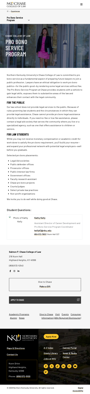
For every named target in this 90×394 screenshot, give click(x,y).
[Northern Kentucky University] (21, 4)
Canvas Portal (70, 348)
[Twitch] (46, 372)
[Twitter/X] (52, 366)
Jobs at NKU (50, 358)
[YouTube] (75, 366)
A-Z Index (48, 348)
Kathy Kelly (39, 218)
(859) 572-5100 (23, 376)
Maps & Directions (16, 348)
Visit (57, 314)
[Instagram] (14, 271)
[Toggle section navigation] (29, 19)
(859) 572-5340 (16, 265)
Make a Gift (45, 286)
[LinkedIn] (18, 271)
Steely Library (51, 353)
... (7, 11)
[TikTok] (57, 366)
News (21, 318)
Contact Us (12, 354)
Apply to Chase (17, 300)
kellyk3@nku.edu (42, 230)
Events (65, 314)
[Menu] (81, 4)
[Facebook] (10, 271)
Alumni (13, 318)
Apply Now (51, 336)
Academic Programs (19, 314)
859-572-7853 (40, 234)
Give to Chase (46, 314)
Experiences (15, 11)
